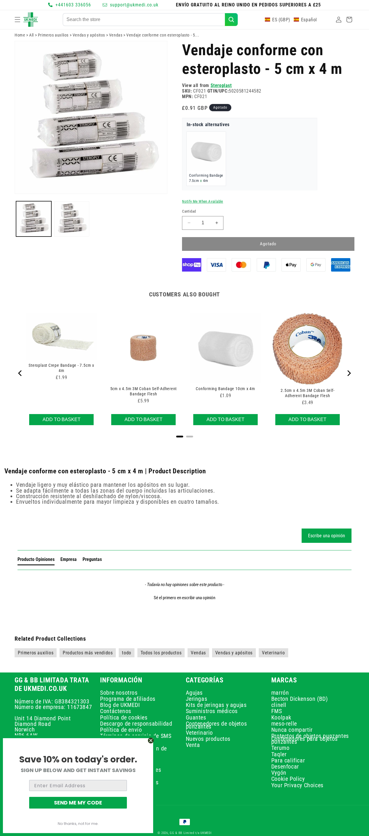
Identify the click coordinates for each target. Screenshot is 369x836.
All (31, 35)
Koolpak (281, 717)
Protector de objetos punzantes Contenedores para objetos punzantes (310, 739)
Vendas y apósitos (89, 35)
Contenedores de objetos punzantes (216, 725)
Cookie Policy (288, 779)
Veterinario (199, 733)
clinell (278, 705)
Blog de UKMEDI (120, 705)
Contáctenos (115, 711)
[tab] (36, 561)
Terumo (280, 748)
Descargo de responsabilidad (136, 723)
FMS (276, 711)
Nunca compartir (292, 730)
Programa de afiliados (127, 699)
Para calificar (288, 760)
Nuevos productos (208, 739)
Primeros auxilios (53, 35)
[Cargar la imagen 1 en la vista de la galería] (33, 219)
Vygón (278, 773)
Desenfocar (285, 766)
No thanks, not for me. (78, 823)
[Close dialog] (151, 740)
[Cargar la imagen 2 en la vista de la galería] (72, 219)
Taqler (279, 754)
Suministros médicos (212, 711)
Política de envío (121, 730)
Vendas (116, 35)
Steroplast (221, 85)
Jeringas (196, 699)
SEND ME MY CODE (78, 802)
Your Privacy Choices (297, 785)
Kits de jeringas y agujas (216, 705)
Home (20, 35)
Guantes (196, 717)
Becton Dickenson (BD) (299, 699)
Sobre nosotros (118, 693)
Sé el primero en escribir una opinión (184, 597)
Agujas (194, 693)
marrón (280, 693)
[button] (17, 19)
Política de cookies (123, 717)
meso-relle (284, 723)
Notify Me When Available (202, 201)
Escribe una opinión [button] (326, 535)
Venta (193, 745)
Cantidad (189, 211)
